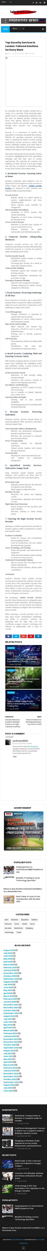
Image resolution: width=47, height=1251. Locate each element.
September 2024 (11, 1013)
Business (31, 53)
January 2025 (9, 1002)
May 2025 (7, 990)
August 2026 (9, 950)
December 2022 (10, 1073)
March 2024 (8, 1030)
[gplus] (40, 2)
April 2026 (8, 961)
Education (25, 920)
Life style (8, 928)
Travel (19, 932)
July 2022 (7, 1088)
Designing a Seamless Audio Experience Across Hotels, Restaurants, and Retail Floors (28, 1143)
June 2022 (8, 1091)
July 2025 (7, 984)
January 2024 (9, 1036)
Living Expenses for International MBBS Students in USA (29, 869)
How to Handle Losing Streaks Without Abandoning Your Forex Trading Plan (21, 703)
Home (5, 29)
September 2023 (11, 1048)
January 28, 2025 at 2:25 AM (23, 743)
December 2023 (10, 1039)
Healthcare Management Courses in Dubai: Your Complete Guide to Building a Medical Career (30, 1130)
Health (24, 924)
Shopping (29, 928)
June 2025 (8, 987)
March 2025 (8, 996)
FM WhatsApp (32, 746)
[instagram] (44, 2)
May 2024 (7, 1025)
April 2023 (8, 1062)
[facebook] (33, 2)
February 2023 (10, 1068)
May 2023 (7, 1059)
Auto (6, 920)
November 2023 (10, 1042)
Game (16, 924)
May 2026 (7, 959)
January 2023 (9, 1070)
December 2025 (10, 973)
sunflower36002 (20, 740)
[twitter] (36, 2)
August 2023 (9, 1050)
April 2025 (8, 993)
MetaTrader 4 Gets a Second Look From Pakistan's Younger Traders (22, 660)
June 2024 (8, 1022)
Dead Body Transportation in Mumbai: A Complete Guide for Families (28, 1118)
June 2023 (8, 1056)
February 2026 (10, 967)
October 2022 (9, 1079)
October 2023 (9, 1045)
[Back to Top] (23, 1248)
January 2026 (9, 970)
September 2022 (11, 1082)
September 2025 (11, 979)
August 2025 (9, 982)
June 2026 (8, 956)
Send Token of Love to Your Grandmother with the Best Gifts (28, 899)
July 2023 (7, 1053)
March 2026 (8, 964)
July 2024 (7, 1019)
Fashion (34, 920)
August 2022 (9, 1085)
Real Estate (18, 928)
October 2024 (9, 1010)
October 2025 (9, 976)
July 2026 (7, 953)
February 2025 (10, 999)
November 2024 (10, 1007)
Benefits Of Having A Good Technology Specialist (28, 879)
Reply (15, 756)
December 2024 (10, 1004)
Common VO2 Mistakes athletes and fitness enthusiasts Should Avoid (29, 1176)
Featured (8, 924)
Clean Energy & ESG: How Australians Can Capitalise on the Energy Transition (23, 681)
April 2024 (8, 1027)
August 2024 (9, 1016)
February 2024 (10, 1033)
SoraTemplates (18, 1240)
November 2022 (10, 1076)
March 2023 (8, 1065)
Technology (9, 932)
